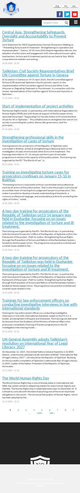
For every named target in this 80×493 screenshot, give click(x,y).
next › (40, 413)
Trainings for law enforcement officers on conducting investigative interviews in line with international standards (39, 304)
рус (74, 6)
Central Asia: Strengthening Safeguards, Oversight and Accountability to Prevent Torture (34, 36)
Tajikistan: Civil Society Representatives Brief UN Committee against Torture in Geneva (38, 73)
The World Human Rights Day (25, 378)
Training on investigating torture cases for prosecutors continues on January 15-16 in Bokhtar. (36, 176)
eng (57, 6)
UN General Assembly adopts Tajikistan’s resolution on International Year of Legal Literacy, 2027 (35, 343)
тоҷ (65, 6)
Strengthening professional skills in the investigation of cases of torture (33, 140)
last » (52, 413)
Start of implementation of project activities (37, 106)
